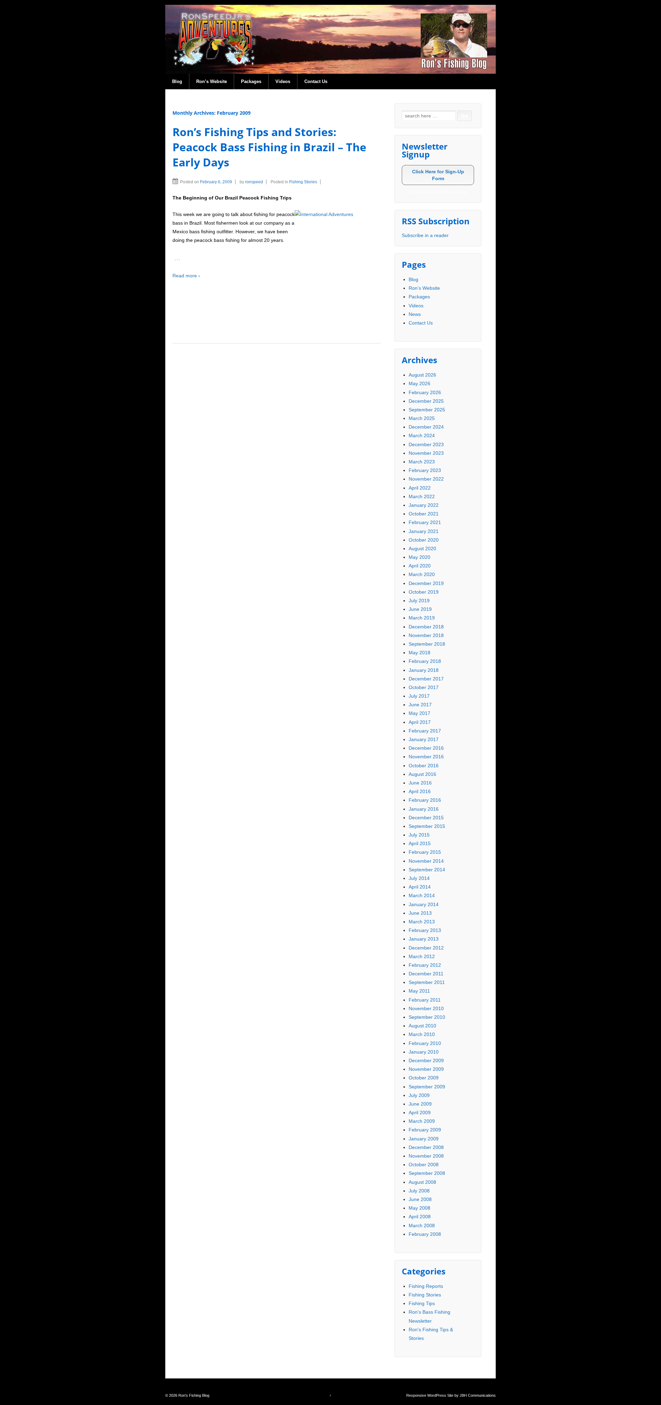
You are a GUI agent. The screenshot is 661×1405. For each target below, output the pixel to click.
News (415, 314)
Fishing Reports (426, 1286)
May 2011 (419, 991)
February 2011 (425, 1000)
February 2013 (425, 930)
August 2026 (422, 375)
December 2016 (426, 748)
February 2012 (425, 965)
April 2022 (420, 488)
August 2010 (422, 1025)
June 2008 (420, 1199)
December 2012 (426, 948)
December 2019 (426, 583)
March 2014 (422, 895)
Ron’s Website (211, 81)
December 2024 (426, 427)
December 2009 (426, 1060)
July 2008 (419, 1190)
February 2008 (425, 1234)
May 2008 (419, 1208)
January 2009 (424, 1138)
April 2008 (420, 1216)
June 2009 (420, 1104)
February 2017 (425, 731)
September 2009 (427, 1086)
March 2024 (422, 435)
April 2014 (420, 887)
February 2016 (425, 800)
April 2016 (420, 791)
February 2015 (425, 852)
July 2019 (419, 600)
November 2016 (426, 756)
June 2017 (420, 704)
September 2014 (427, 869)
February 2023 (425, 470)
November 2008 (426, 1156)
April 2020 (420, 565)
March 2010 (422, 1034)
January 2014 (424, 904)
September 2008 (427, 1173)
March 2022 (422, 496)
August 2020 (422, 548)
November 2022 (426, 479)
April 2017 (420, 722)
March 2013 (422, 921)
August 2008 (422, 1182)
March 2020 (422, 574)
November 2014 (426, 861)
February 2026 (425, 392)
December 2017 (426, 678)
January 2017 (424, 739)
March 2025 (422, 418)
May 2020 (419, 557)
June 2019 (420, 609)
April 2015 (420, 843)
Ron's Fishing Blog (193, 1395)
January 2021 (424, 531)
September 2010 (427, 1017)
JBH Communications (478, 1395)
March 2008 (422, 1225)
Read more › (186, 275)
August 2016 (422, 774)
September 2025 (427, 409)
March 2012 (422, 956)
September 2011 (427, 982)
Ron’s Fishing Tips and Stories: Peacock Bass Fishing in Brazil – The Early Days (269, 147)
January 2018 (424, 670)
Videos (282, 81)
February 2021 (425, 522)
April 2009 (420, 1112)
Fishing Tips (422, 1303)
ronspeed (254, 182)
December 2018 (426, 626)
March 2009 (422, 1121)
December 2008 (426, 1147)
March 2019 (422, 618)
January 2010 (424, 1052)
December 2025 (426, 401)
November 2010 (426, 1008)
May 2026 (419, 383)
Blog (177, 81)
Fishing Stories (303, 182)
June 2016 (420, 783)
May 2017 (419, 713)
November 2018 (426, 635)
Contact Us (315, 81)
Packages (251, 81)
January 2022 (424, 505)
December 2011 (426, 973)
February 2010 (425, 1043)
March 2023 (422, 461)
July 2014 (419, 878)
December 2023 (426, 444)
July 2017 (419, 696)
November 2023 (426, 453)
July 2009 (419, 1095)
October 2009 (424, 1077)
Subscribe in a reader (425, 235)
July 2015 (419, 835)
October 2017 (424, 687)
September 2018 (427, 644)
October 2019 (424, 592)
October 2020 (424, 540)
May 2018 (419, 652)
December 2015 (426, 817)
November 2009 (426, 1069)
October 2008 (424, 1164)
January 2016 (424, 809)
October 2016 (424, 765)
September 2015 (427, 826)
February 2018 (425, 661)
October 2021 (424, 513)
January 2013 (424, 939)
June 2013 (420, 913)
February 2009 (425, 1129)
